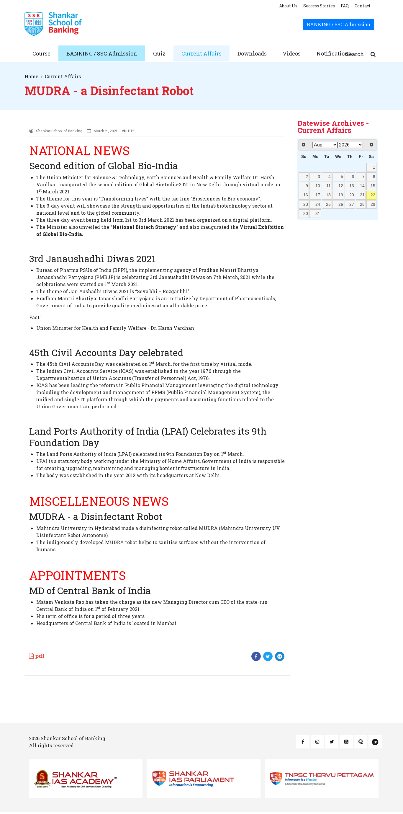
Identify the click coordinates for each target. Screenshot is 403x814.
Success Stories (319, 6)
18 (328, 195)
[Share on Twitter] (268, 656)
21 (362, 195)
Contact (363, 6)
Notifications (334, 53)
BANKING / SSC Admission (338, 24)
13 (351, 185)
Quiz (159, 53)
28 (362, 204)
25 (328, 204)
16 (305, 195)
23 (305, 204)
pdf (39, 655)
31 (317, 213)
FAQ (345, 6)
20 (351, 195)
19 (340, 195)
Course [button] (41, 53)
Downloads (252, 53)
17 (317, 195)
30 (305, 213)
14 (362, 185)
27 (351, 204)
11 (328, 185)
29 (373, 204)
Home (31, 76)
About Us (288, 6)
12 (340, 185)
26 (340, 204)
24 (317, 204)
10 (317, 185)
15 (373, 185)
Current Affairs (201, 53)
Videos (292, 53)
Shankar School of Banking (73, 738)
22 (373, 195)
